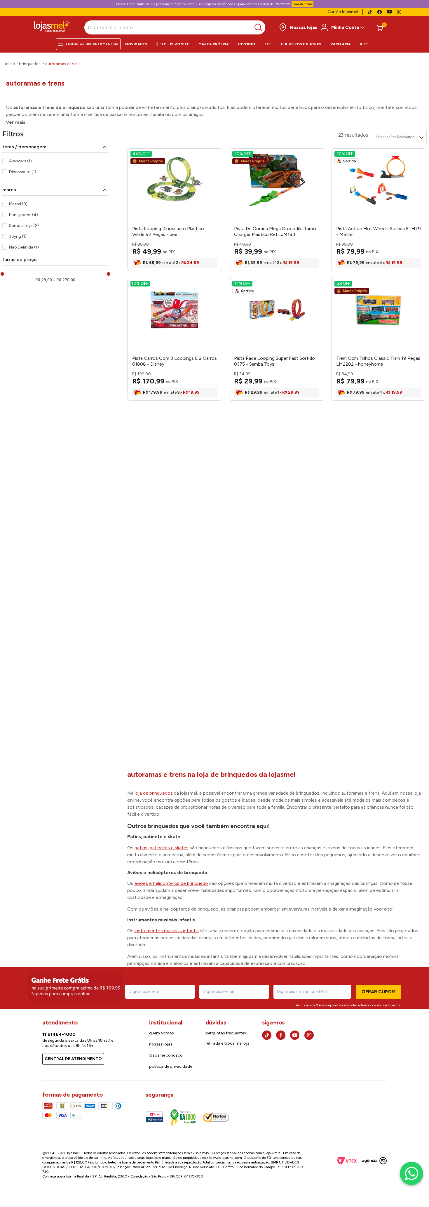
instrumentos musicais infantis (167, 930)
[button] (55, 147)
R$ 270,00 (64, 279)
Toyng (18, 236)
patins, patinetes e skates (162, 847)
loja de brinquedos (154, 793)
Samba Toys (24, 225)
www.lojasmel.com (227, 1158)
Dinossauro (22, 171)
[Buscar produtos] (259, 27)
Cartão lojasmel (343, 11)
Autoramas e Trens (62, 63)
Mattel (18, 204)
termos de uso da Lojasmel (381, 1005)
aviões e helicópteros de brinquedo (171, 883)
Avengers (20, 161)
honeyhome (23, 214)
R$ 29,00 (43, 279)
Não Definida (24, 247)
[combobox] (174, 27)
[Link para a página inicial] (10, 64)
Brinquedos (30, 63)
